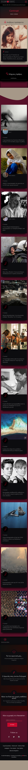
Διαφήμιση (7, 748)
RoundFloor (14, 757)
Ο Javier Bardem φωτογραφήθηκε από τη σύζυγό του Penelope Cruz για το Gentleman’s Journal (14, 405)
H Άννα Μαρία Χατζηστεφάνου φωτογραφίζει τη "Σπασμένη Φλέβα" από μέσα (14, 228)
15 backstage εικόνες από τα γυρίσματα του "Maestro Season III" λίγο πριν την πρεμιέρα (13, 360)
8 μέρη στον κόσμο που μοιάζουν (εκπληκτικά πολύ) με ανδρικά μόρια (12, 449)
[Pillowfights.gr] (8, 2)
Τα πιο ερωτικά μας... (14, 656)
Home (11, 14)
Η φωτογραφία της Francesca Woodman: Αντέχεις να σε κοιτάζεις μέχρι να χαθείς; (14, 140)
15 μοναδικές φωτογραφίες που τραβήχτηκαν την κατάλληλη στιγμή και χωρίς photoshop (13, 627)
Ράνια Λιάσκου (12, 175)
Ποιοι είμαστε (13, 748)
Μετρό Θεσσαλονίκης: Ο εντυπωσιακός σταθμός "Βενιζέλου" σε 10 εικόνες (13, 316)
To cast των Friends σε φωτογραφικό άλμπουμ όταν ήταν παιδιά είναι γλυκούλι (13, 57)
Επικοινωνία (14, 745)
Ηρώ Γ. (10, 132)
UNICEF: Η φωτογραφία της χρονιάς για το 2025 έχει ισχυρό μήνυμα (13, 184)
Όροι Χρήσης (20, 748)
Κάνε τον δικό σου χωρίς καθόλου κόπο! (14, 697)
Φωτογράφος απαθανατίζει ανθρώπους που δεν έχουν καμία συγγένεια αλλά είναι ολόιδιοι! (13, 494)
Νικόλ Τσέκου (12, 219)
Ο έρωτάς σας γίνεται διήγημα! (14, 676)
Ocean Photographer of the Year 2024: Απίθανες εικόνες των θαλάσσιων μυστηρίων (13, 539)
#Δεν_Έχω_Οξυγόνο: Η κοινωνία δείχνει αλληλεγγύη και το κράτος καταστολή (13, 272)
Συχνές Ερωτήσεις (7, 745)
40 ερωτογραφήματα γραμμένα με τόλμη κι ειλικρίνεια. (14, 659)
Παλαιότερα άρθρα (5, 642)
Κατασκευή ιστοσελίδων (16, 755)
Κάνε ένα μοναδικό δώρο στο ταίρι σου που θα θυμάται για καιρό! (14, 679)
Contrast (6, 52)
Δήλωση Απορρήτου (14, 750)
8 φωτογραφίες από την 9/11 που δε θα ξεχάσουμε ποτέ (13, 583)
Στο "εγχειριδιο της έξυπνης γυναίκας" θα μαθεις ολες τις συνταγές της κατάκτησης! (14, 701)
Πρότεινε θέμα (21, 745)
